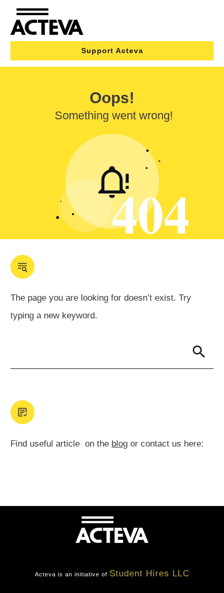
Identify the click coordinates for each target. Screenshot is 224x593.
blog (119, 444)
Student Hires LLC (149, 573)
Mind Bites (61, 555)
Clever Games (121, 555)
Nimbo (172, 555)
